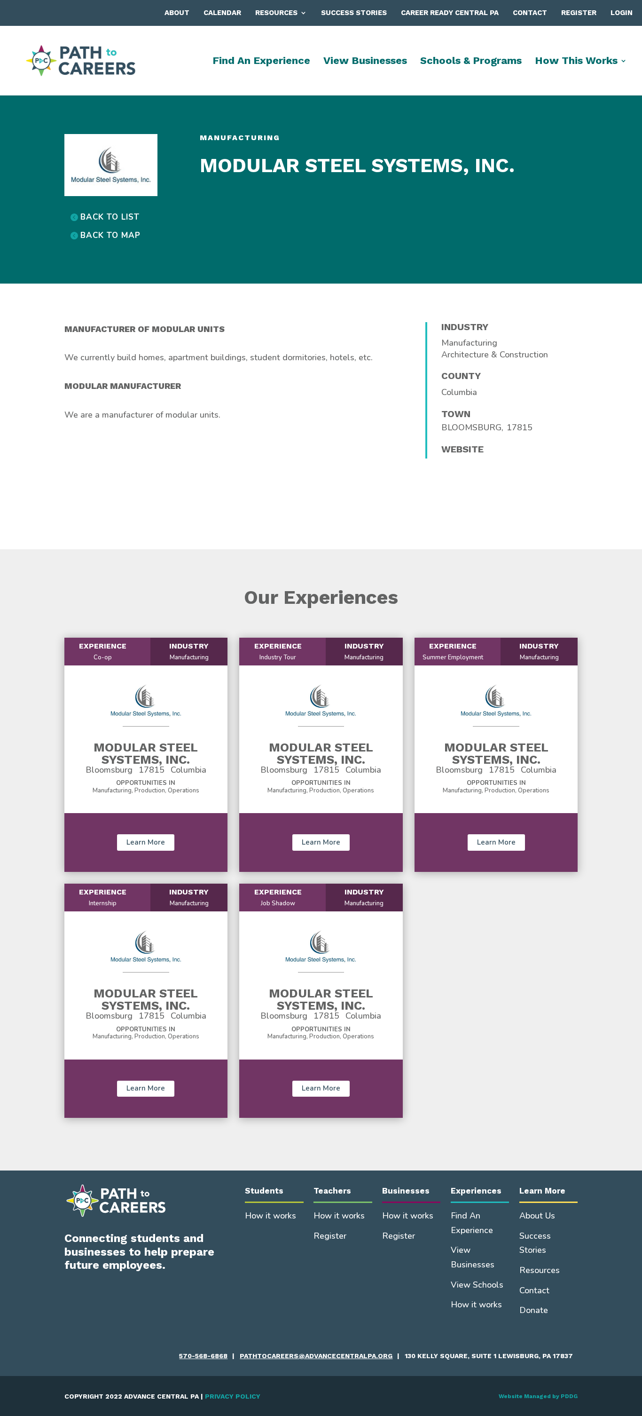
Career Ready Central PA (450, 12)
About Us (537, 1215)
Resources (276, 12)
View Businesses (365, 61)
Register (578, 12)
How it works (270, 1215)
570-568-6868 (203, 1356)
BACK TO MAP (110, 235)
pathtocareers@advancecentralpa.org (316, 1356)
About (176, 12)
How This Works (576, 61)
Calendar (222, 12)
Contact (530, 12)
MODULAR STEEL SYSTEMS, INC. (146, 753)
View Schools (477, 1284)
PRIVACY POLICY (232, 1396)
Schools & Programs (471, 61)
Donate (533, 1310)
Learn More (145, 842)
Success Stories (354, 12)
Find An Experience (261, 61)
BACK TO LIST (110, 217)
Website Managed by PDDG (538, 1396)
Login (622, 12)
